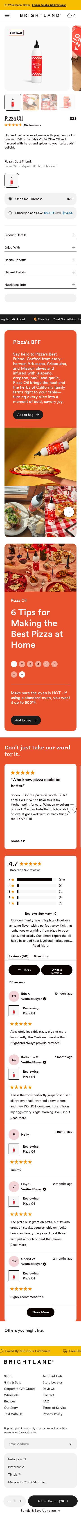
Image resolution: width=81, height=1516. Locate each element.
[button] (22, 125)
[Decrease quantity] (8, 1501)
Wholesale (11, 1395)
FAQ (46, 1401)
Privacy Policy (53, 1414)
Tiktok (12, 1474)
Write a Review (61, 971)
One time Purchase (29, 199)
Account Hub (52, 1376)
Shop (7, 1376)
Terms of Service (55, 1407)
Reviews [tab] (19, 957)
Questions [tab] (41, 957)
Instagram (15, 1459)
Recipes (9, 1401)
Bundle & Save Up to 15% (38, 1510)
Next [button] (74, 59)
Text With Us (13, 1414)
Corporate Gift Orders (19, 1388)
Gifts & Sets (12, 1382)
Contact (48, 1395)
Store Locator (52, 1382)
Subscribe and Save (35, 213)
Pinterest (14, 1467)
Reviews (48, 1388)
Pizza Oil (29, 1013)
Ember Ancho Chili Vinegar (49, 5)
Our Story (11, 1407)
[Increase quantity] (21, 1501)
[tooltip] (54, 913)
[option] (37, 58)
